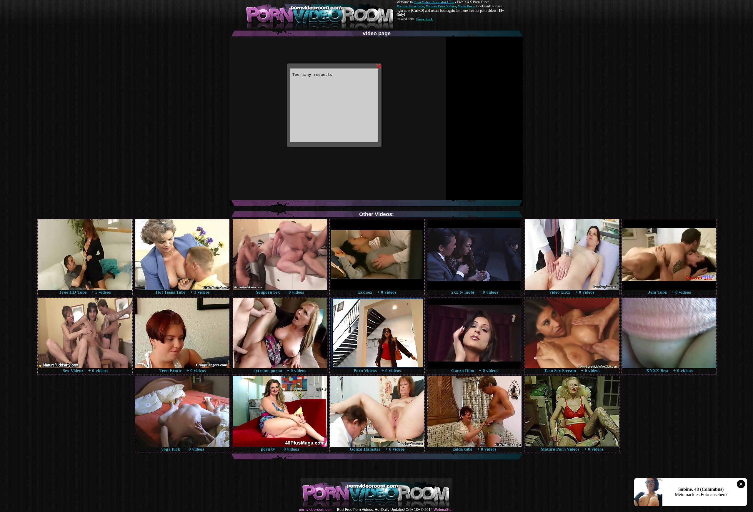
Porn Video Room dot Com (434, 2)
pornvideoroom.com (316, 510)
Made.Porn (466, 6)
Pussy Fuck (424, 19)
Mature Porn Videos (441, 6)
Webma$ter (443, 510)
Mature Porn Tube (410, 6)
